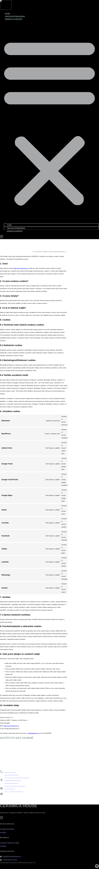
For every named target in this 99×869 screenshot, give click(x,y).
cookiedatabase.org (33, 733)
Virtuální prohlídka (15, 16)
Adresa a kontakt (14, 19)
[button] (49, 121)
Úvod (7, 14)
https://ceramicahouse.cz (21, 268)
